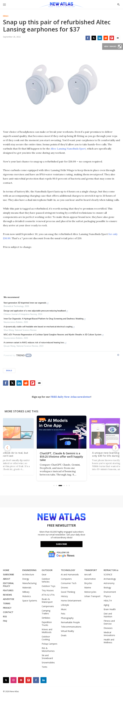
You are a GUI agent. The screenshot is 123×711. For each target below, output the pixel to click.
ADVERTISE (8, 599)
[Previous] (7, 448)
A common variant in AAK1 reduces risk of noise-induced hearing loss (34, 342)
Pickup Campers (49, 643)
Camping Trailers (46, 612)
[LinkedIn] (100, 38)
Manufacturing (29, 583)
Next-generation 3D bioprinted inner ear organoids (25, 303)
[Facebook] (88, 38)
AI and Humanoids (70, 574)
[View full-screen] (120, 46)
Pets (63, 613)
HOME (6, 570)
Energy (25, 578)
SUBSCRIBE (8, 574)
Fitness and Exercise (109, 622)
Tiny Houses (48, 590)
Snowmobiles (48, 662)
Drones (64, 587)
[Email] (118, 38)
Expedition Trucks (47, 623)
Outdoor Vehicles (46, 580)
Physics (107, 596)
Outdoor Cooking (46, 638)
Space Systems (29, 600)
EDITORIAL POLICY (8, 584)
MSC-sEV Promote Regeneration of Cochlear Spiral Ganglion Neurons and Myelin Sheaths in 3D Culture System (52, 334)
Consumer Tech (68, 583)
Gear (44, 574)
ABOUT (6, 578)
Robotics (26, 596)
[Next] (115, 448)
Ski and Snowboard (47, 657)
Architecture (28, 574)
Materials (26, 587)
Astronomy (109, 583)
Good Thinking (68, 591)
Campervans (48, 606)
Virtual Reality (67, 631)
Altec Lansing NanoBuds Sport (68, 148)
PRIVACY (7, 607)
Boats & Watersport (47, 600)
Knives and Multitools (47, 631)
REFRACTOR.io (111, 570)
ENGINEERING (29, 570)
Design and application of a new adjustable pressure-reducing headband (35, 311)
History (64, 596)
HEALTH (108, 600)
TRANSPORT (90, 570)
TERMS (6, 603)
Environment (110, 591)
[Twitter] (94, 38)
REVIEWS (7, 594)
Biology (107, 587)
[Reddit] (106, 38)
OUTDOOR (47, 570)
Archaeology (110, 578)
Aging (106, 604)
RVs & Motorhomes (48, 649)
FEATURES (8, 590)
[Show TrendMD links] (118, 355)
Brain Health (110, 609)
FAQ (5, 620)
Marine (87, 587)
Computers (66, 578)
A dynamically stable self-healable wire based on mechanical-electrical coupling (38, 327)
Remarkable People (70, 622)
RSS (5, 616)
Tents (44, 666)
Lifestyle (65, 604)
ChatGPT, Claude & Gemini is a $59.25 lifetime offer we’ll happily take (61, 456)
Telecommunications (71, 626)
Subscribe (61, 544)
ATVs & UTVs (48, 594)
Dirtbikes (46, 617)
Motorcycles (90, 591)
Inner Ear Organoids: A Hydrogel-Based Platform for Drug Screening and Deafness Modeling (43, 319)
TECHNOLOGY (68, 570)
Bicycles (88, 583)
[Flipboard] (112, 38)
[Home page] (61, 5)
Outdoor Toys (48, 586)
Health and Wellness (109, 641)
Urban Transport (92, 596)
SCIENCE (108, 574)
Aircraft (87, 574)
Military (25, 591)
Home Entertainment (71, 600)
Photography (67, 618)
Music (64, 609)
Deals (5, 16)
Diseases (108, 628)
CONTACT (8, 612)
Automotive (90, 578)
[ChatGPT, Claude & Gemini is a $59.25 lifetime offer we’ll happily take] (61, 432)
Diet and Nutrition (108, 615)
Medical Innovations (109, 634)
